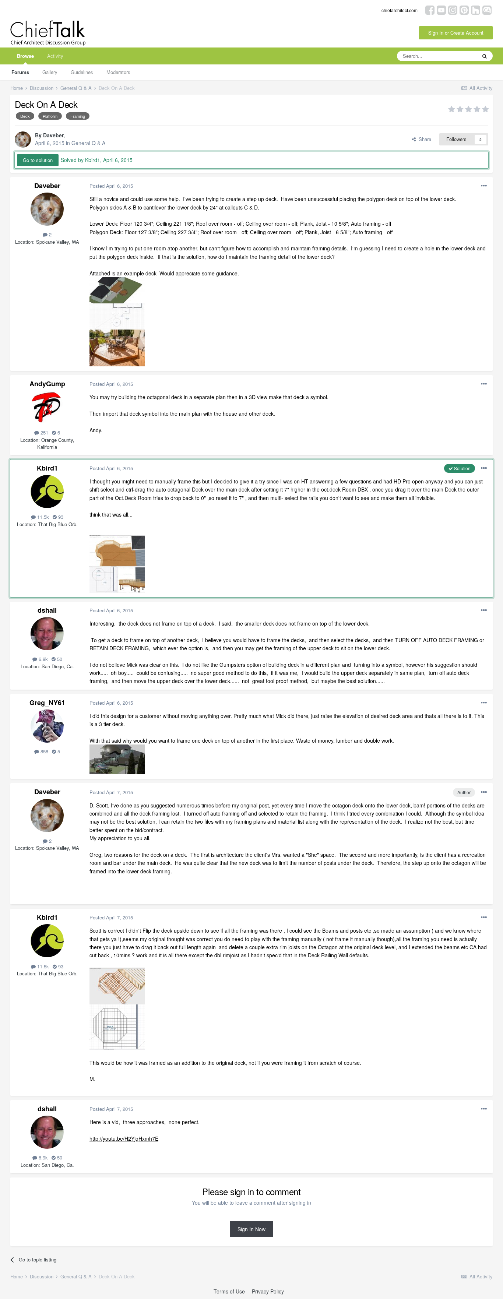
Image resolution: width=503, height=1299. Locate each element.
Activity (55, 55)
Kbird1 (47, 468)
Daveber (53, 135)
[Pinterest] (464, 9)
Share (423, 138)
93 (60, 516)
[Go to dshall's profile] (47, 633)
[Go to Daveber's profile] (23, 139)
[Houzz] (475, 9)
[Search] (484, 56)
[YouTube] (441, 9)
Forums (20, 71)
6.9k (42, 658)
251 (43, 432)
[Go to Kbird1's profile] (47, 491)
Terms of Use (229, 1291)
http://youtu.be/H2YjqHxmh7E (123, 1138)
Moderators (118, 71)
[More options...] (484, 186)
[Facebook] (430, 9)
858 (43, 751)
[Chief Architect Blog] (487, 9)
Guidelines (82, 71)
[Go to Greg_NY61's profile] (47, 726)
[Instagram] (452, 9)
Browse (25, 55)
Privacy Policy (268, 1291)
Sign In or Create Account (455, 32)
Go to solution (38, 159)
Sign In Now (251, 1229)
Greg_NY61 (47, 702)
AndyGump (47, 383)
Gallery (49, 71)
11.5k (42, 516)
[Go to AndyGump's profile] (47, 407)
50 (59, 658)
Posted (111, 185)
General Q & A (88, 143)
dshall (47, 610)
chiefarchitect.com (399, 10)
